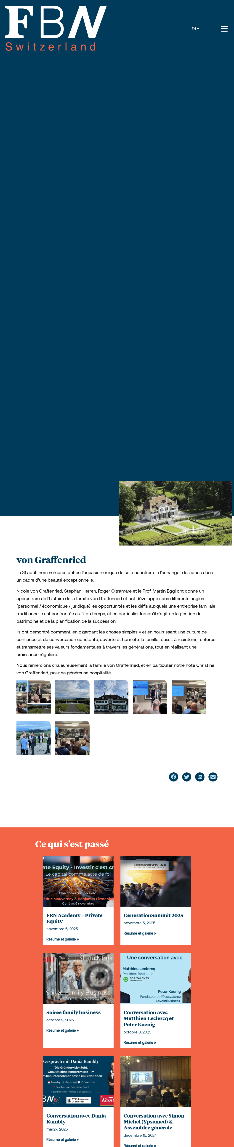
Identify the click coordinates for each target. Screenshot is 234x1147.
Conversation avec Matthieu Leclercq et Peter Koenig (149, 1018)
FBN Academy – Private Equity (74, 918)
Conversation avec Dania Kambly (76, 1118)
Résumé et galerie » (62, 939)
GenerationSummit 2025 (153, 915)
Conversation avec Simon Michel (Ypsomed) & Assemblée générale (154, 1121)
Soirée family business (73, 1012)
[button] (173, 777)
